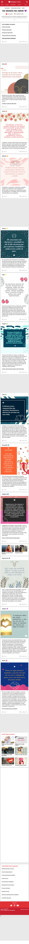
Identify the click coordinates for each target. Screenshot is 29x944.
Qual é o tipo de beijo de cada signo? (11, 537)
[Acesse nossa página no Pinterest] (14, 905)
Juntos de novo (5, 878)
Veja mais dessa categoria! (9, 38)
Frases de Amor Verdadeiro (7, 881)
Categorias (7, 8)
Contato (22, 909)
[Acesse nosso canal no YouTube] (18, 905)
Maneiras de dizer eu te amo (8, 868)
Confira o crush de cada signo (9, 103)
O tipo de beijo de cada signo (9, 35)
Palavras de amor (5, 891)
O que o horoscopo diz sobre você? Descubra (13, 368)
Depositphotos (12, 910)
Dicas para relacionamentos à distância (10, 894)
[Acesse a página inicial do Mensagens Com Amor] (14, 2)
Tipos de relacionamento (7, 871)
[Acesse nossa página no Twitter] (11, 905)
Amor (23, 8)
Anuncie (26, 909)
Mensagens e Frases (16, 8)
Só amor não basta (6, 888)
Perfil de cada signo (7, 29)
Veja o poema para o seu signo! (9, 708)
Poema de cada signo (7, 32)
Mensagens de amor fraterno (8, 884)
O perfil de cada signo (6, 897)
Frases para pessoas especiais (8, 875)
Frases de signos (6, 26)
